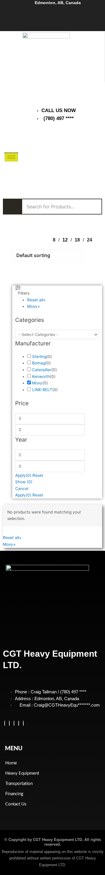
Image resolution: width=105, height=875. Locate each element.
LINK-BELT (42, 389)
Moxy (37, 383)
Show (23, 481)
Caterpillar (41, 369)
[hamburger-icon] (11, 157)
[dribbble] (18, 723)
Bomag (38, 363)
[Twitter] (9, 723)
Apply (23, 475)
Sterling (39, 356)
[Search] (93, 165)
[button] (75, 138)
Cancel (21, 488)
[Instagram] (23, 723)
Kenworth (41, 376)
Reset (37, 475)
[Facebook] (4, 723)
